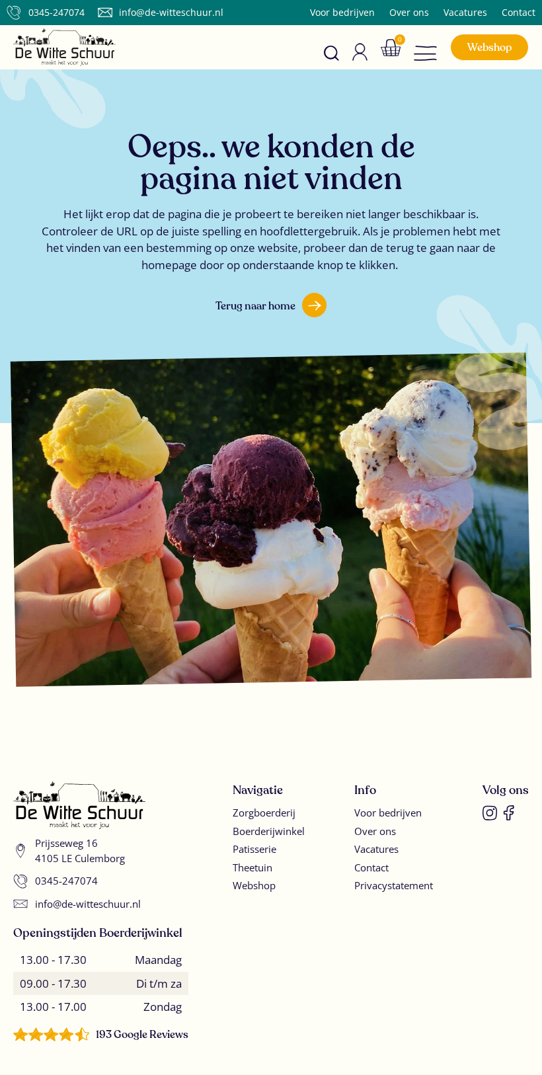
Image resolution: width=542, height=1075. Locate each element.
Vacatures (465, 12)
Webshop (254, 885)
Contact (518, 12)
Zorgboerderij (264, 812)
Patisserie (254, 849)
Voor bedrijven (342, 12)
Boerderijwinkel (269, 831)
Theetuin (252, 867)
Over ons (409, 12)
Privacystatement (393, 885)
